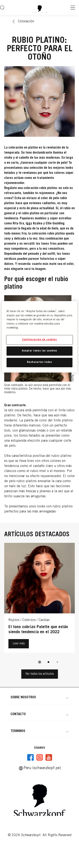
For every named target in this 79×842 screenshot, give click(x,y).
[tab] (39, 662)
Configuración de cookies (39, 339)
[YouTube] (48, 757)
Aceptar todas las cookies (39, 351)
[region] (39, 336)
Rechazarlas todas (39, 362)
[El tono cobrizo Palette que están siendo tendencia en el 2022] (39, 599)
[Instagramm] (39, 757)
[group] (39, 606)
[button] (39, 697)
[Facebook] (30, 757)
